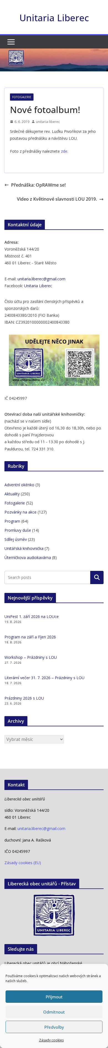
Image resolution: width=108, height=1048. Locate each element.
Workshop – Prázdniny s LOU (30, 657)
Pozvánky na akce (20, 512)
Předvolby (54, 1027)
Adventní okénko (19, 484)
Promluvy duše (17, 530)
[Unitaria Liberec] (54, 52)
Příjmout (54, 996)
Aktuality (12, 493)
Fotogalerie (21, 97)
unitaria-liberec (48, 121)
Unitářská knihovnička (23, 548)
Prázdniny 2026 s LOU (24, 698)
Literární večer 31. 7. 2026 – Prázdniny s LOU (44, 677)
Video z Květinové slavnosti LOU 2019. (57, 199)
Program (12, 521)
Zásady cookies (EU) (22, 862)
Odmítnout (54, 1012)
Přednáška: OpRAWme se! (38, 185)
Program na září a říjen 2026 (30, 636)
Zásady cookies (51, 1040)
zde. (64, 151)
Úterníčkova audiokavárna (27, 557)
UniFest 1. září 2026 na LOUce (31, 616)
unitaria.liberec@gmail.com (41, 278)
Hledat (97, 577)
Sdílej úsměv (15, 539)
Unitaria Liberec (54, 18)
